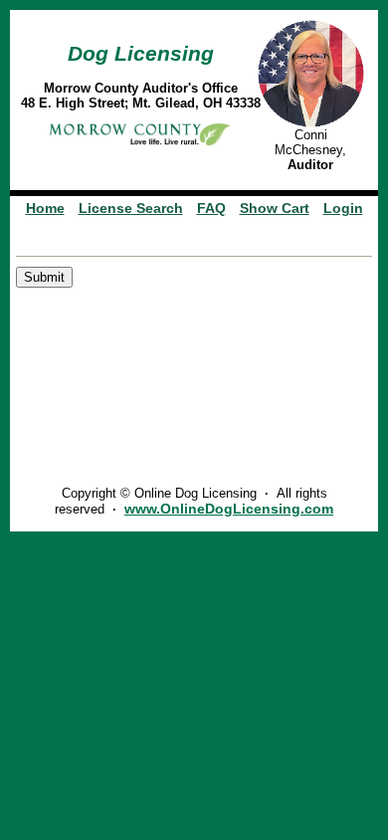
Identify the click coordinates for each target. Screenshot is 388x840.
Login (343, 208)
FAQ (211, 208)
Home (45, 208)
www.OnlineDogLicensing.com (228, 509)
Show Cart (274, 208)
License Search (131, 208)
